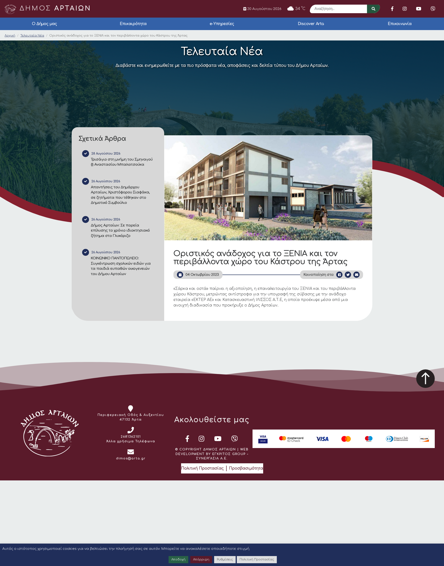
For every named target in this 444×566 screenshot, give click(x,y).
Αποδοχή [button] (178, 559)
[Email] (356, 275)
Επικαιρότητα (133, 24)
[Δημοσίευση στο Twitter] (348, 275)
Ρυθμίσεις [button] (225, 559)
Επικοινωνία (400, 24)
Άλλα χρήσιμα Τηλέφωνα (130, 441)
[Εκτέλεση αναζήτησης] (373, 9)
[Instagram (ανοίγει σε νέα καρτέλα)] (404, 8)
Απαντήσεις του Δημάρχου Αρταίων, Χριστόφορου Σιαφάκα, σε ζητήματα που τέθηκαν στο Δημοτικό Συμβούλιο (120, 195)
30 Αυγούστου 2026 (263, 9)
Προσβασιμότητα (246, 468)
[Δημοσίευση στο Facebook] (339, 275)
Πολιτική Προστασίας (202, 468)
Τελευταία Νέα (32, 35)
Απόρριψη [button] (201, 559)
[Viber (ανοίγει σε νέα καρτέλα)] (432, 8)
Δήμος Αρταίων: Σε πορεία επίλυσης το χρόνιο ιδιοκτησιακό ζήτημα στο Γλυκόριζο (120, 230)
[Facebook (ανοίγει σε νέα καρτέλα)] (392, 8)
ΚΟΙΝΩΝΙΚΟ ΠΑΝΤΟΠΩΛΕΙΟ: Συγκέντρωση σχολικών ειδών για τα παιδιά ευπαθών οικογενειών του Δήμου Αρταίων (121, 266)
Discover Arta (311, 24)
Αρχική (10, 35)
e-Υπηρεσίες (222, 24)
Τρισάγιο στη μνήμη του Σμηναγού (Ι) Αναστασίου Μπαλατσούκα (122, 162)
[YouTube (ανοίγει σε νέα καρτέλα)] (419, 8)
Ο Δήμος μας (44, 24)
